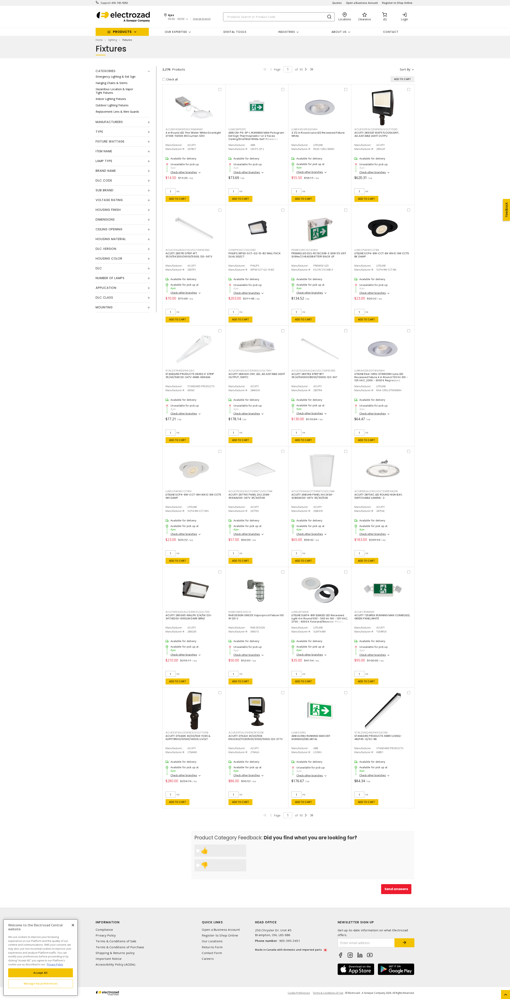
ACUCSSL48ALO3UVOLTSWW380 (188, 250)
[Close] (73, 925)
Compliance (104, 930)
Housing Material (111, 239)
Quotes (337, 3)
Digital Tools (235, 32)
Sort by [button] (405, 69)
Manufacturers (109, 122)
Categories (106, 71)
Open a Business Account (362, 3)
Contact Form (212, 953)
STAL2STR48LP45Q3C (180, 370)
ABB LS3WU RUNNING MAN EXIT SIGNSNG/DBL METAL (311, 737)
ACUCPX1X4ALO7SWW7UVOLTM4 (313, 491)
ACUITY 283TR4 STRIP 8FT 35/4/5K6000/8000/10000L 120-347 (314, 375)
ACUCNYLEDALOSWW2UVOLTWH (250, 370)
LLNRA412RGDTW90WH (369, 370)
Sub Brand (105, 190)
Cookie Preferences (299, 993)
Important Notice (109, 959)
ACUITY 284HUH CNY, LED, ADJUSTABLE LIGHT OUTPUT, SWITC (257, 375)
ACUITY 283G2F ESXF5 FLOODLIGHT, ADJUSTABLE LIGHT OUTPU (376, 134)
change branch (202, 19)
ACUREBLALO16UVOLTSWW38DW (376, 491)
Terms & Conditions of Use (328, 993)
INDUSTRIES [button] (286, 32)
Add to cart (177, 198)
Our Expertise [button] (176, 32)
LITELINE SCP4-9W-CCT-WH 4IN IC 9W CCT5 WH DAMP (193, 496)
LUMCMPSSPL (237, 129)
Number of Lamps (110, 278)
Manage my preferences (41, 983)
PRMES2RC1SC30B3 (304, 250)
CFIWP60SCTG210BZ (242, 250)
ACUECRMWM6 (364, 612)
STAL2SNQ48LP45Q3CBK (371, 732)
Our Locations (212, 941)
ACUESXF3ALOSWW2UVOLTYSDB (187, 732)
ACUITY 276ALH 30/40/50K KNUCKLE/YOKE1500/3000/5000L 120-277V (256, 737)
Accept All (40, 973)
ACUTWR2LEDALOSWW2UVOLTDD (188, 612)
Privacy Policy (106, 935)
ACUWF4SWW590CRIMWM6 (184, 129)
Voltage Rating (109, 200)
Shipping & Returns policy (115, 953)
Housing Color (109, 258)
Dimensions (105, 219)
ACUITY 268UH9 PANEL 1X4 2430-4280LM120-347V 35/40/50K (312, 496)
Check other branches (184, 172)
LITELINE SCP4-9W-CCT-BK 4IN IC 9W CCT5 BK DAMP (381, 255)
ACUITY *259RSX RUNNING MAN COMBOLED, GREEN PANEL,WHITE (382, 617)
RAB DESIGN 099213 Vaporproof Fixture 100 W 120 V (256, 617)
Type (99, 132)
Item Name (104, 151)
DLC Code (104, 180)
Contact (390, 32)
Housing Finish (108, 210)
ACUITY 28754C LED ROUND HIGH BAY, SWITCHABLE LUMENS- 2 (378, 496)
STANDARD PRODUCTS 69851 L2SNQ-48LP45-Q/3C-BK (378, 737)
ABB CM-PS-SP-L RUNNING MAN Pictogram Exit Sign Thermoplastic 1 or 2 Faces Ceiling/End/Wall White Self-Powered (256, 136)
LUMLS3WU (298, 732)
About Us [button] (339, 32)
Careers (208, 959)
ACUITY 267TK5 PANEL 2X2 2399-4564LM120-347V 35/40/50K (249, 496)
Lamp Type (104, 161)
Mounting (104, 307)
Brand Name (106, 171)
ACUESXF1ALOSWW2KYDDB (246, 732)
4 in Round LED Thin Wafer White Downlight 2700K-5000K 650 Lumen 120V (193, 134)
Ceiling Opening (109, 229)
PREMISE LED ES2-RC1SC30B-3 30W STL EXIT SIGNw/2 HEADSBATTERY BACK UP (318, 255)
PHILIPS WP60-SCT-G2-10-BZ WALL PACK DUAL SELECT (255, 255)
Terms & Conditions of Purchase (120, 947)
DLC (99, 268)
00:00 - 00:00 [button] (176, 19)
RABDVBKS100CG (240, 612)
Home (99, 40)
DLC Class (104, 297)
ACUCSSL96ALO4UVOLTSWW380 (313, 370)
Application (106, 288)
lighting (112, 40)
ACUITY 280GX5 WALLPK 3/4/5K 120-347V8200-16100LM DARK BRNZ (189, 617)
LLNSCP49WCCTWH (179, 491)
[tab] (123, 71)
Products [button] (122, 32)
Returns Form (212, 947)
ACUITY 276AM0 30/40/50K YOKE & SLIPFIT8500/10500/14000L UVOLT (188, 737)
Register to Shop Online (397, 3)
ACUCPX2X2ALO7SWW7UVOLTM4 (251, 491)
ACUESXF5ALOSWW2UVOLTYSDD (376, 129)
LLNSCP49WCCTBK (366, 250)
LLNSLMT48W (300, 612)
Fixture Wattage (110, 141)
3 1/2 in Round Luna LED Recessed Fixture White (318, 134)
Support (106, 3)
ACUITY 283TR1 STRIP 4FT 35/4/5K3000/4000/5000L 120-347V (189, 255)
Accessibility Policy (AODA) (115, 964)
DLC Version (106, 249)
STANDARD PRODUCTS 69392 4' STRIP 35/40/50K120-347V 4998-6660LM (190, 375)
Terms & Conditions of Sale (116, 941)
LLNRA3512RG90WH (304, 129)
